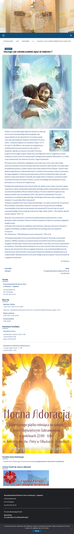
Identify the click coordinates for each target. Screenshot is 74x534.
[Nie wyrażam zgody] (72, 529)
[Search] (70, 35)
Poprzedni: (8, 269)
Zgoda (37, 531)
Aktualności (8, 49)
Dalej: (56, 270)
